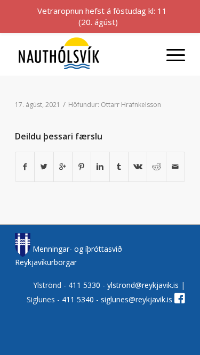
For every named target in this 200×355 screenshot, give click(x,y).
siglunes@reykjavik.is (136, 299)
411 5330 (85, 285)
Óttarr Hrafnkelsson (131, 104)
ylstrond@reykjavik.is (143, 285)
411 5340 (79, 299)
